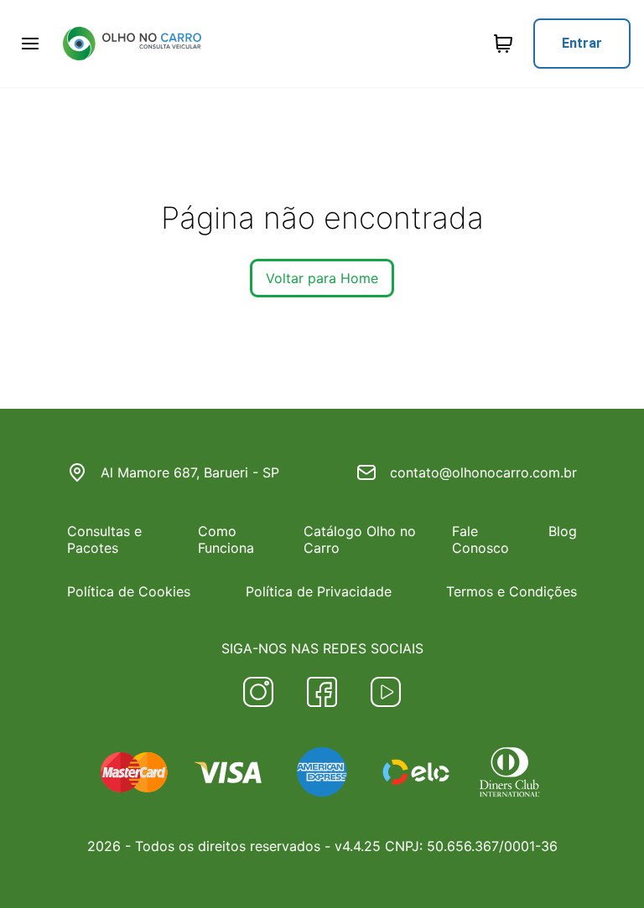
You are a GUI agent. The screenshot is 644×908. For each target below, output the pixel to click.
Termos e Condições (511, 591)
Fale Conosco (480, 539)
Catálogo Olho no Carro (360, 539)
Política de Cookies (128, 591)
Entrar (582, 43)
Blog (562, 531)
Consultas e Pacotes (104, 539)
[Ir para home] (131, 43)
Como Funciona (226, 539)
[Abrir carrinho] (30, 43)
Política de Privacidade (319, 591)
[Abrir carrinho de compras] (503, 43)
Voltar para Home (322, 278)
